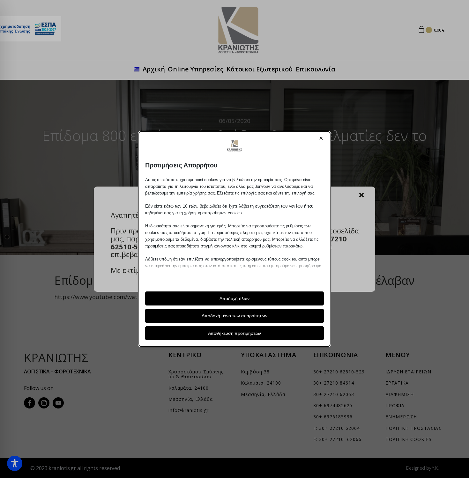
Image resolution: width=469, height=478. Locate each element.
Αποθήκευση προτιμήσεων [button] (234, 333)
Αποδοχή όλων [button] (234, 298)
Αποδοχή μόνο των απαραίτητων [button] (234, 315)
